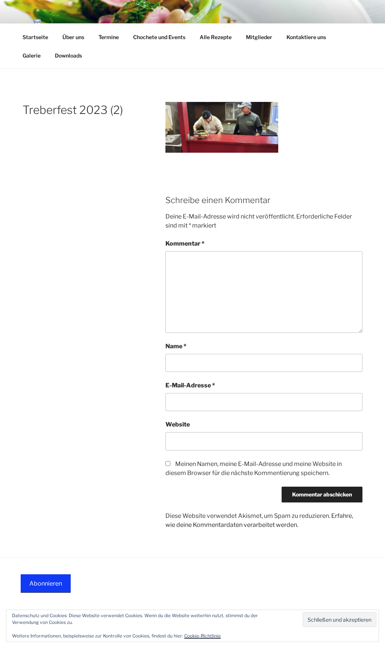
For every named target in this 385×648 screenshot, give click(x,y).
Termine (109, 37)
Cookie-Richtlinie (202, 636)
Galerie (32, 55)
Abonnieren (45, 583)
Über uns (73, 37)
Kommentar (185, 243)
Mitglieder (259, 37)
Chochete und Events (159, 37)
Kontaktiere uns (306, 37)
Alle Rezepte (216, 37)
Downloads (68, 55)
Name (175, 346)
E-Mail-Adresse (190, 385)
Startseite (35, 37)
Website (177, 424)
